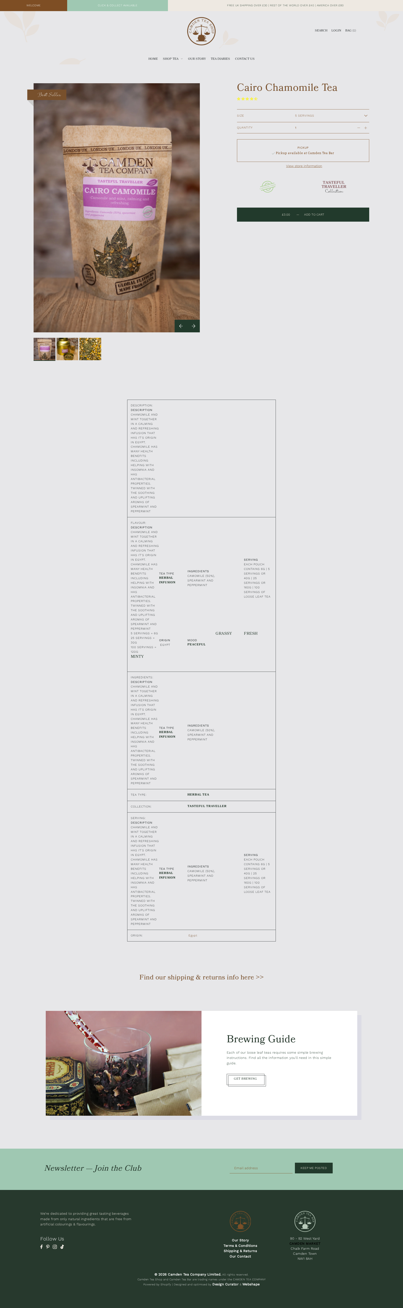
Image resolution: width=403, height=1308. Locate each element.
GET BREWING (245, 1079)
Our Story (240, 1240)
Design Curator (225, 1284)
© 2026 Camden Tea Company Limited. (187, 1274)
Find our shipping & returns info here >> (201, 978)
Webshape (251, 1284)
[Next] (193, 326)
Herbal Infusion (167, 580)
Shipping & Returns (240, 1251)
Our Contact (240, 1256)
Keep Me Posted (314, 1168)
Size (240, 115)
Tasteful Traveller (207, 806)
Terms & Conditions (240, 1246)
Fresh (251, 634)
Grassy (224, 634)
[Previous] (181, 326)
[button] (248, 99)
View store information (304, 166)
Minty (137, 657)
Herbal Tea (198, 795)
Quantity (245, 127)
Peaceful (196, 645)
